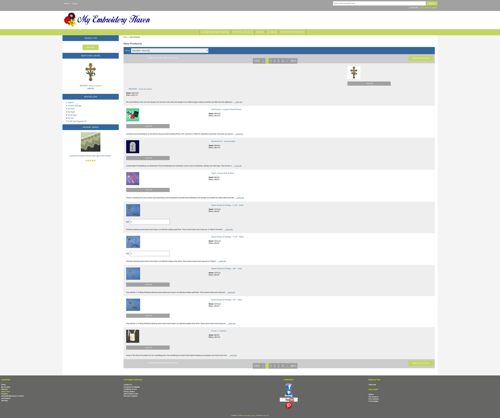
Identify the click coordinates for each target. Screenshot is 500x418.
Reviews (4, 394)
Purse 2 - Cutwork (218, 331)
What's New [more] (90, 56)
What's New (5, 391)
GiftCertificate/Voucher (292, 32)
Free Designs (373, 401)
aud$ (434, 7)
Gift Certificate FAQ (131, 394)
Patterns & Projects (243, 32)
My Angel (71, 112)
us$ (422, 7)
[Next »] (293, 61)
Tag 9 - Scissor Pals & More (222, 173)
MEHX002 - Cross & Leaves (90, 86)
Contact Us (128, 384)
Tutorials (272, 32)
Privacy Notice (129, 391)
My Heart (71, 109)
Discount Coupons (130, 396)
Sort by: (128, 50)
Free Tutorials (373, 399)
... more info (369, 83)
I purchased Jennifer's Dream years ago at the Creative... (90, 156)
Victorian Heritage (74, 106)
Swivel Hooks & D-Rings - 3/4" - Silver (226, 300)
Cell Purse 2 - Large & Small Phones (226, 109)
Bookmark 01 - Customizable (223, 141)
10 (283, 61)
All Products (5, 398)
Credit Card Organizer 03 (77, 121)
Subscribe (372, 384)
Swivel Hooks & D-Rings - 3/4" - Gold (226, 269)
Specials (4, 389)
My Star (71, 118)
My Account (5, 387)
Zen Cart (266, 415)
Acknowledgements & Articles (12, 396)
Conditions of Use (130, 389)
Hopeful (70, 102)
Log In (75, 3)
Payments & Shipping (132, 387)
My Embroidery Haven (248, 415)
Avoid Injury (72, 115)
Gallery (371, 394)
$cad (427, 7)
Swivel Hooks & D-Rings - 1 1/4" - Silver (227, 237)
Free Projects (373, 397)
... (263, 61)
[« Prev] (256, 61)
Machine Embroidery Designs (215, 32)
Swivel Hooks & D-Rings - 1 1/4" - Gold (227, 205)
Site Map (4, 400)
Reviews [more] (91, 127)
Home (66, 3)
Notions (260, 32)
